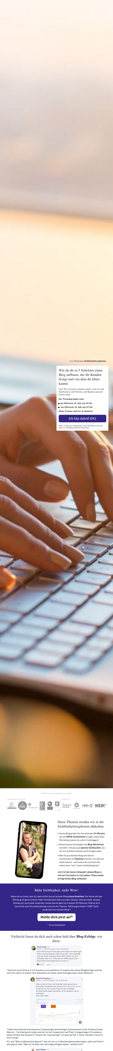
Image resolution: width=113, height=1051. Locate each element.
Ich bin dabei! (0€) (82, 419)
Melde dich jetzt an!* (56, 917)
